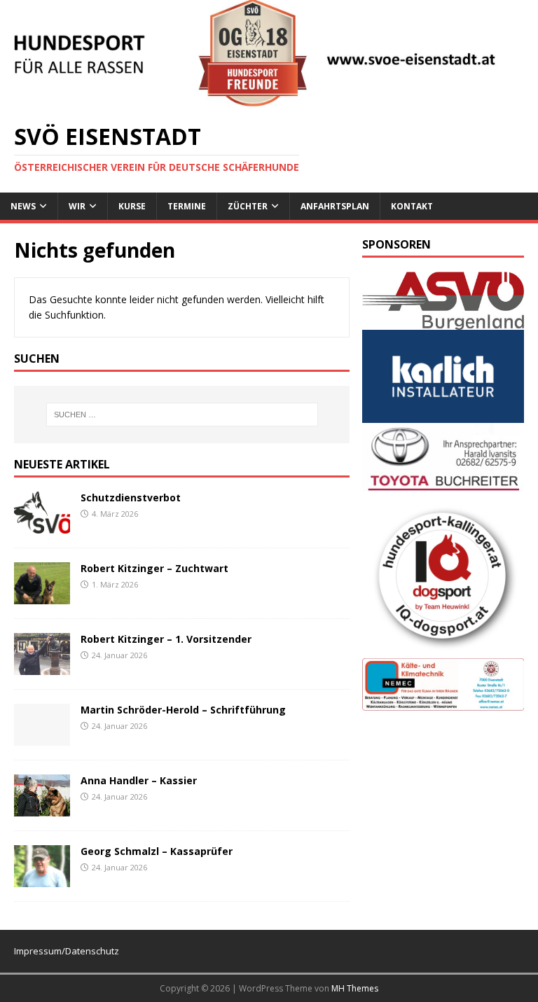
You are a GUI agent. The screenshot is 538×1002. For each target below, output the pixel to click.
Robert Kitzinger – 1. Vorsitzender (166, 639)
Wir (77, 206)
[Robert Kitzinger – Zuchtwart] (42, 595)
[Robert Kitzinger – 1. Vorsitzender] (42, 666)
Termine (186, 206)
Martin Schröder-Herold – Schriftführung (183, 709)
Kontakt (412, 206)
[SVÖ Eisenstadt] (269, 99)
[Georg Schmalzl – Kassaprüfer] (42, 878)
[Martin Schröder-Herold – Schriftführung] (42, 737)
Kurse (132, 206)
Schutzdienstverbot (131, 497)
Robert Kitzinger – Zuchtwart (154, 568)
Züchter (248, 206)
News (23, 206)
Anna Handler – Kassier (139, 780)
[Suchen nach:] (182, 414)
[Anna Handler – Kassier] (42, 807)
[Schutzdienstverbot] (42, 524)
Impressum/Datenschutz (66, 951)
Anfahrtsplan (335, 206)
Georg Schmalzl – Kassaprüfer (157, 851)
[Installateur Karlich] (442, 415)
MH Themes (354, 988)
